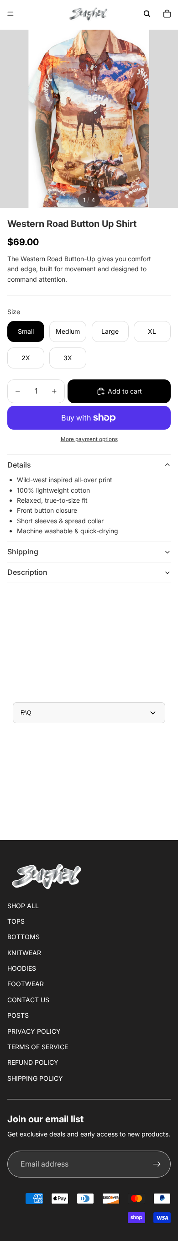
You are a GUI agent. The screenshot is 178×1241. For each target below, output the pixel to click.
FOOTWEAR (25, 984)
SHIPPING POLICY (35, 1078)
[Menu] (10, 13)
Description (27, 572)
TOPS (16, 921)
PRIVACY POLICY (34, 1031)
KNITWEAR (24, 953)
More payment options (89, 439)
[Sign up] (157, 1164)
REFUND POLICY (32, 1062)
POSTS (18, 1015)
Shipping (22, 551)
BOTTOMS (23, 937)
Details (19, 464)
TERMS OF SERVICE (37, 1047)
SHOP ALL (23, 906)
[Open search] (147, 14)
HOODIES (21, 968)
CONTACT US (28, 1000)
